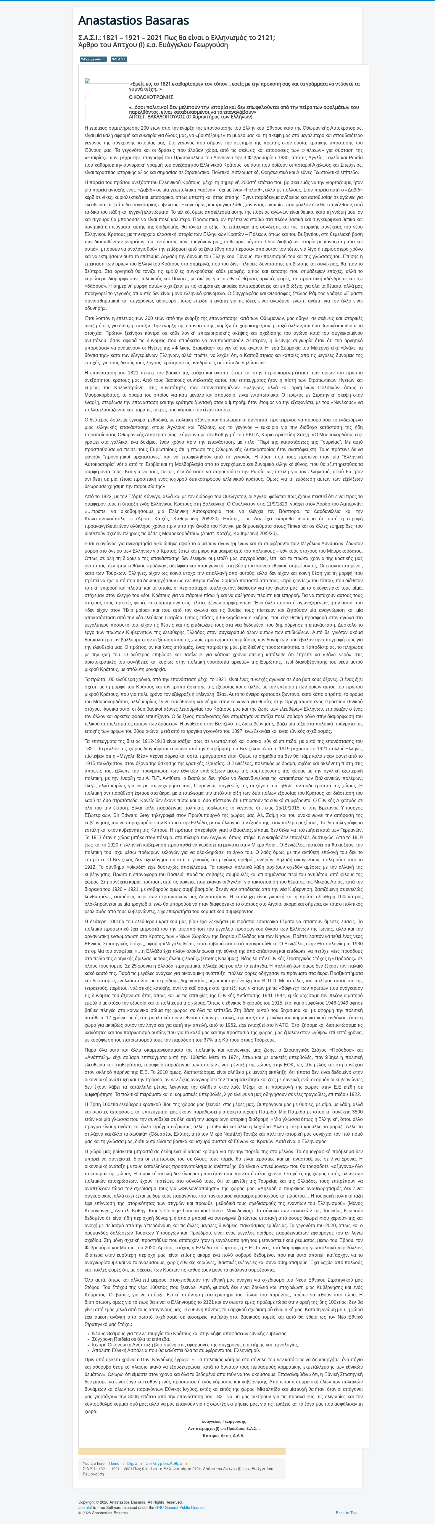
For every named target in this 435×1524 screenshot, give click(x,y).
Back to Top (346, 1512)
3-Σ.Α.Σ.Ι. (119, 59)
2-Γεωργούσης (93, 59)
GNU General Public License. (180, 1507)
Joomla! (85, 1507)
